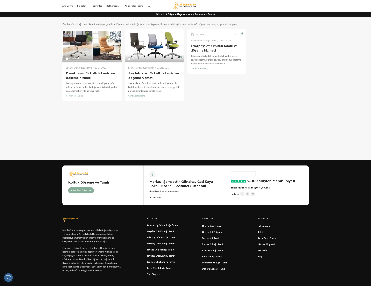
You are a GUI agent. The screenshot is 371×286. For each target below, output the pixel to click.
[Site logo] (185, 5)
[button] (8, 277)
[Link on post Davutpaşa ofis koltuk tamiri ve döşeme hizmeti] (92, 46)
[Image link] (71, 219)
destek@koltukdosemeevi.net (164, 191)
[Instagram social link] (252, 194)
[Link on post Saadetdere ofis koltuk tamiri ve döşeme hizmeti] (154, 46)
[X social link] (247, 194)
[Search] (149, 6)
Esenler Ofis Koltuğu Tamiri (79, 67)
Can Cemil (74, 58)
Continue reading (74, 95)
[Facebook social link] (242, 194)
